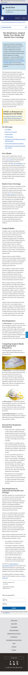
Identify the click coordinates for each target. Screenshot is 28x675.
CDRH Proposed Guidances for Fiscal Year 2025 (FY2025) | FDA (13, 60)
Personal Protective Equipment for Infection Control (13, 22)
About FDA (14, 623)
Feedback (26, 335)
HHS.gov (14, 646)
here (12, 12)
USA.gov (14, 650)
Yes (6, 600)
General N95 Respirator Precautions (14, 143)
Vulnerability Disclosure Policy (14, 640)
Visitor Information (14, 630)
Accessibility (14, 627)
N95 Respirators (9, 136)
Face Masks (8, 129)
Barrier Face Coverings (11, 132)
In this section (6, 27)
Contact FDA (14, 657)
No (6, 604)
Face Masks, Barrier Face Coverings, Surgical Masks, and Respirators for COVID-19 (12, 118)
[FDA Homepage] (2, 18)
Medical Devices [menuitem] (6, 588)
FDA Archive (14, 620)
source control (9, 159)
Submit (14, 608)
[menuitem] (14, 583)
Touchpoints (6, 612)
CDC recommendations (17, 163)
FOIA (14, 643)
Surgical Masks (9, 134)
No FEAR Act (14, 637)
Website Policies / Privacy (14, 633)
